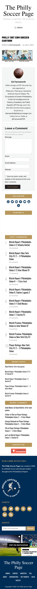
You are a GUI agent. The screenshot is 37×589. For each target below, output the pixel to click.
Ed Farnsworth (15, 45)
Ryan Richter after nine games (15, 366)
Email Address (10, 163)
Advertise (23, 573)
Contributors (13, 577)
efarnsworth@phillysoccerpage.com (18, 113)
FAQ (30, 573)
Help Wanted (25, 577)
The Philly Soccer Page (18, 10)
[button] (18, 28)
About (5, 577)
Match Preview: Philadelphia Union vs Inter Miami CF (20, 324)
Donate (8, 573)
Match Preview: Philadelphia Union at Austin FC (16, 394)
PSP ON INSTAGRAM (18, 545)
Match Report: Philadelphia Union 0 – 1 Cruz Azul (20, 280)
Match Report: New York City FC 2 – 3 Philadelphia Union (20, 256)
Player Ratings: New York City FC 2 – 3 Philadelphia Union (20, 348)
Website (8, 169)
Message (8, 137)
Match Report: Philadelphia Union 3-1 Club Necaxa (20, 302)
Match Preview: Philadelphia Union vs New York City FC (20, 335)
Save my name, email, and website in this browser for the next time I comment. (17, 179)
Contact (15, 573)
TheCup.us (18, 91)
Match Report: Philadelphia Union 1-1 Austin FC (20, 313)
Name (7, 156)
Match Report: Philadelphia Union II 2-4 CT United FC (17, 372)
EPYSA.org (18, 105)
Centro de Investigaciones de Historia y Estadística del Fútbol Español (18, 102)
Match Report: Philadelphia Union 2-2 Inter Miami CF (20, 268)
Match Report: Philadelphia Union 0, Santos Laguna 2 (20, 291)
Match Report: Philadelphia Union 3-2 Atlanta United (20, 243)
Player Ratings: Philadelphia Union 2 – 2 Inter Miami (18, 387)
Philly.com (10, 91)
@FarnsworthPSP (18, 119)
